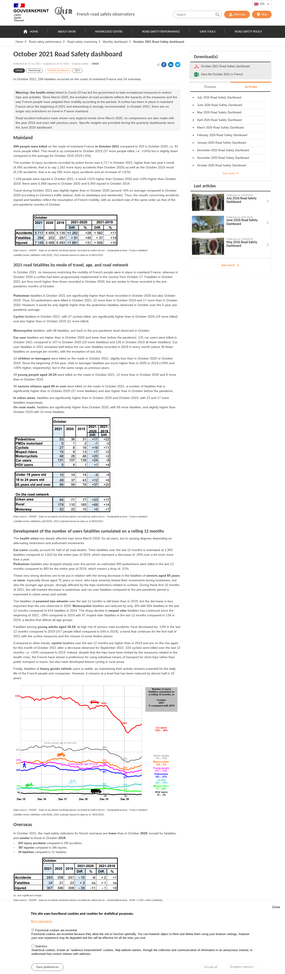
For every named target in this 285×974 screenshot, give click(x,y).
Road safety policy (248, 31)
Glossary (239, 14)
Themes (210, 87)
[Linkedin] (170, 64)
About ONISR (67, 31)
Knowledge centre (109, 31)
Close (276, 907)
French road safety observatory (106, 14)
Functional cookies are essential (56, 930)
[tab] (209, 87)
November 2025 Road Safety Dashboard (223, 157)
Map (264, 14)
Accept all (210, 967)
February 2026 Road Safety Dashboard (222, 135)
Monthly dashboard (115, 41)
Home (34, 31)
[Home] (31, 13)
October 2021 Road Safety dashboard (158, 41)
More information (41, 921)
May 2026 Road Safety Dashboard (219, 112)
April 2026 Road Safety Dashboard (219, 120)
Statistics (41, 946)
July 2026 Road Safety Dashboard (219, 97)
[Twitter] (177, 64)
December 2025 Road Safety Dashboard (223, 150)
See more (227, 265)
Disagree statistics (242, 966)
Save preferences (47, 967)
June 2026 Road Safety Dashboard (219, 105)
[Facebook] (164, 64)
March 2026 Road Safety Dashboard (220, 127)
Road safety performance (161, 31)
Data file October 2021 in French (222, 74)
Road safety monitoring (82, 41)
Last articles (205, 186)
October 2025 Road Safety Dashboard (221, 165)
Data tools (207, 31)
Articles (251, 87)
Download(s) (206, 57)
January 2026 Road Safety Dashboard (221, 142)
